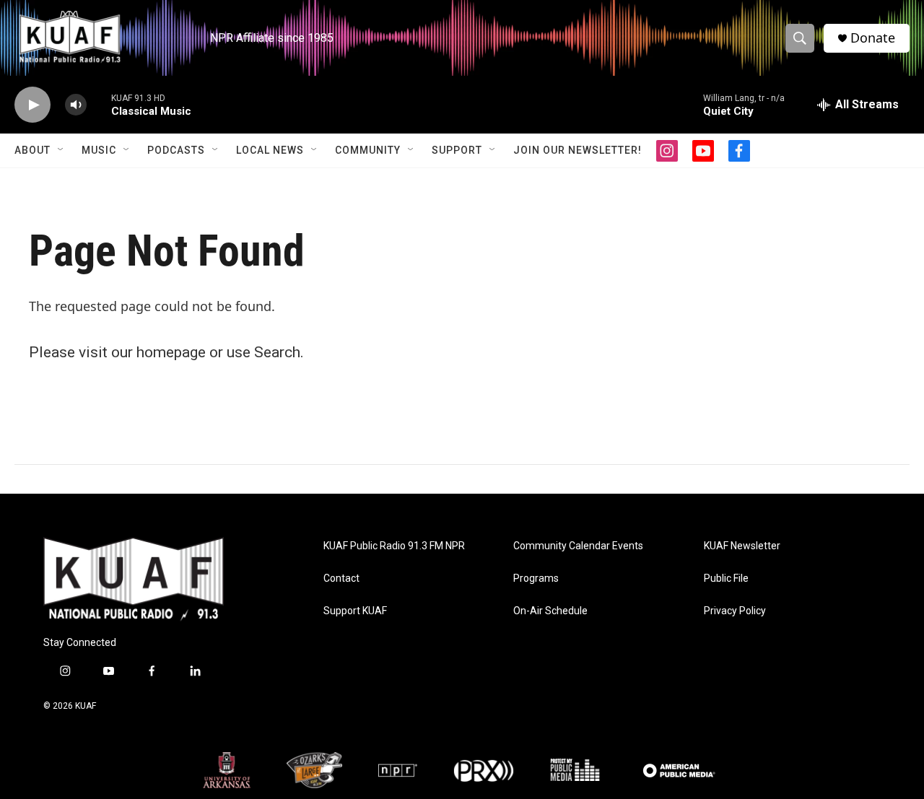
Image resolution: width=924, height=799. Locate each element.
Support (457, 150)
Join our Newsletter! (577, 150)
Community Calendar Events (578, 546)
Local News (270, 150)
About (32, 150)
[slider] (99, 104)
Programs (536, 578)
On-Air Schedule (550, 611)
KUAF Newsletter (742, 546)
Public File (726, 578)
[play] (32, 105)
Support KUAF (355, 611)
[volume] (76, 105)
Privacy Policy (735, 611)
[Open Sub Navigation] (61, 150)
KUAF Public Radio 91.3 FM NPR (394, 546)
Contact (341, 578)
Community (368, 150)
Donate (872, 37)
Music (99, 150)
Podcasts (176, 150)
